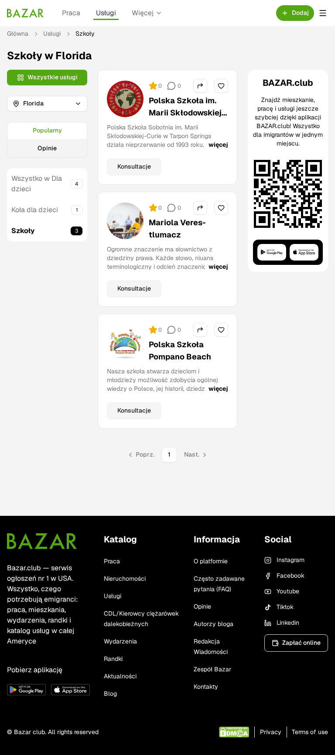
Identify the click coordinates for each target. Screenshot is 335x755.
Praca (71, 12)
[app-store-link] (70, 690)
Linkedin (288, 622)
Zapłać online (301, 643)
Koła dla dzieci (34, 209)
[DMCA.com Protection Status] (234, 732)
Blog (110, 693)
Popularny (47, 130)
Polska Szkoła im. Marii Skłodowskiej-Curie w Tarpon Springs (187, 118)
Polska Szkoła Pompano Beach (180, 350)
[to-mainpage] (42, 541)
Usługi (106, 12)
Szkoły (22, 230)
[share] (200, 86)
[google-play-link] (26, 690)
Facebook (290, 575)
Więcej (143, 12)
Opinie (47, 148)
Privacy (270, 732)
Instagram (290, 560)
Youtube (288, 591)
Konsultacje (134, 166)
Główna (17, 33)
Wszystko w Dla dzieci (36, 183)
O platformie (211, 561)
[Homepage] (25, 13)
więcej (218, 145)
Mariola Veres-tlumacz (177, 228)
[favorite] (221, 86)
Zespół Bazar (212, 669)
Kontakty (206, 687)
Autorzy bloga (213, 624)
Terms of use (310, 732)
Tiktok (285, 607)
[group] (47, 140)
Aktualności (120, 676)
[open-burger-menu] (323, 13)
